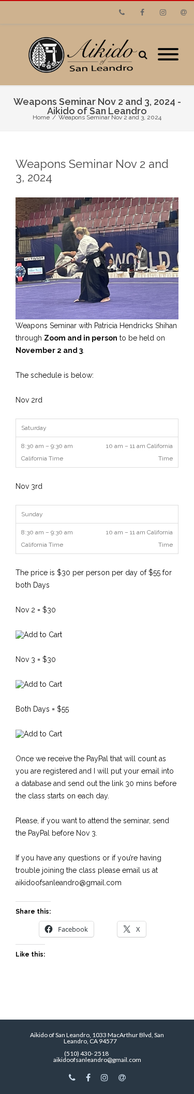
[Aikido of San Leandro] (77, 54)
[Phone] (121, 12)
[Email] (183, 12)
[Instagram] (163, 12)
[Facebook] (142, 12)
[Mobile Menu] (168, 54)
